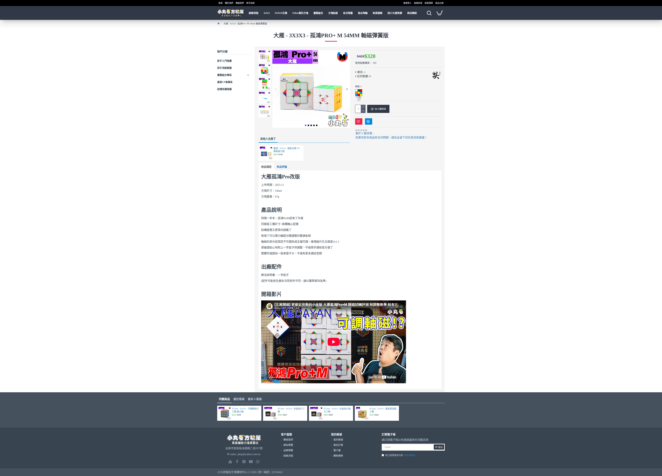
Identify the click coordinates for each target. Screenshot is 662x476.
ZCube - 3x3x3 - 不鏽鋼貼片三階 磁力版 (245, 410)
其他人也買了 (268, 138)
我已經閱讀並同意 (400, 455)
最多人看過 (255, 399)
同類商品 (224, 399)
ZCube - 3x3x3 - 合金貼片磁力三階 (337, 410)
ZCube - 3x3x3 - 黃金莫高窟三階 (383, 410)
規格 (357, 86)
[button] (275, 89)
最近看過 (238, 399)
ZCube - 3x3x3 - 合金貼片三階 (291, 410)
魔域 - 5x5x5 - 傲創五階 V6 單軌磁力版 (286, 149)
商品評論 (282, 166)
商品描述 (266, 166)
